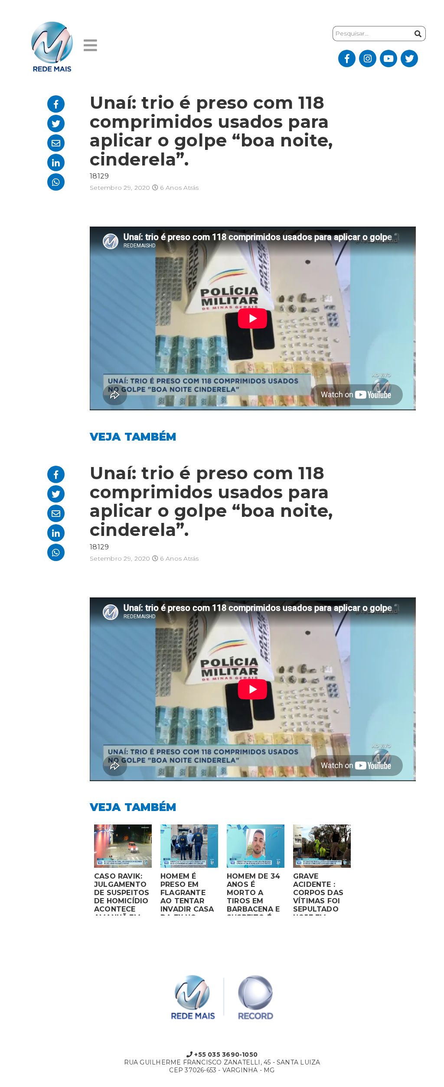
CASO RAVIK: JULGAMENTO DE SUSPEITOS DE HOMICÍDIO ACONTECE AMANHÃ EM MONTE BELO (122, 893)
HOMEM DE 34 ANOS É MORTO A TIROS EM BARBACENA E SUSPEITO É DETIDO (253, 893)
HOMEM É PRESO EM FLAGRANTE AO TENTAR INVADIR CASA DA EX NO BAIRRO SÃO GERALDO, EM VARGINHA (187, 893)
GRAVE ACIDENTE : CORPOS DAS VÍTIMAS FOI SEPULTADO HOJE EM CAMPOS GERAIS (318, 893)
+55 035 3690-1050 (225, 1054)
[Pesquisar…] (418, 33)
